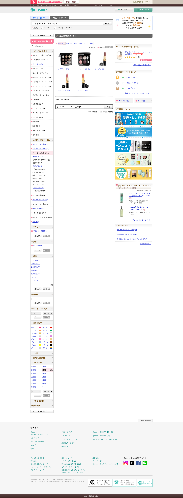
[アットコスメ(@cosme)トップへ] (38, 10)
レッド (47, 328)
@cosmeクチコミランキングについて (105, 464)
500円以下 (34, 260)
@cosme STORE (102, 436)
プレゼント (65, 436)
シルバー (36, 336)
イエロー (36, 345)
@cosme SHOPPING (103, 432)
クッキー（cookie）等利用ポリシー (42, 467)
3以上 (44, 373)
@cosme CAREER (105, 439)
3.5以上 (33, 377)
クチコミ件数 (88, 43)
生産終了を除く (39, 46)
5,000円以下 (35, 274)
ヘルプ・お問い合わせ (68, 461)
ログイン (148, 2)
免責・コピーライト (68, 458)
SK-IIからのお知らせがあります (137, 54)
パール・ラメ (38, 188)
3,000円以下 (35, 270)
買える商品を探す (42, 41)
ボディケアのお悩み (40, 200)
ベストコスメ (108, 5)
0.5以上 (33, 367)
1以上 (44, 367)
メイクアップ (37, 64)
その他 (35, 222)
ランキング (40, 5)
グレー (36, 348)
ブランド (48, 5)
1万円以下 (34, 277)
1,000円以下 (35, 264)
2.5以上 (33, 373)
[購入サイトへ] (146, 60)
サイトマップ (96, 461)
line (145, 463)
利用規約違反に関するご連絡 (71, 464)
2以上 (47, 370)
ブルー (36, 342)
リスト (101, 47)
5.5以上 (33, 383)
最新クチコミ (66, 446)
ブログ (56, 5)
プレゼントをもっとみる (141, 220)
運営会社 (95, 458)
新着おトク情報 (71, 2)
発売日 (76, 43)
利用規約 (33, 461)
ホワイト (47, 333)
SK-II (130, 54)
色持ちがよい (38, 157)
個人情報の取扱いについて (39, 464)
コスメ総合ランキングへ (142, 65)
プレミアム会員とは (37, 458)
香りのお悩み (38, 208)
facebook (138, 463)
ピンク (36, 339)
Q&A (61, 5)
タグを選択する (38, 246)
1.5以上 (33, 370)
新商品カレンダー (68, 443)
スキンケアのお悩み (40, 144)
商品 (36, 28)
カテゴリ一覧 (98, 5)
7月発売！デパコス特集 (127, 230)
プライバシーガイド (37, 470)
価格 (80, 43)
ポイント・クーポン (38, 441)
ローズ (36, 328)
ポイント (69, 43)
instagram (125, 463)
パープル (47, 336)
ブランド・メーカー (64, 28)
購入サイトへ (146, 60)
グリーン (47, 331)
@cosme (39, 433)
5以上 (44, 380)
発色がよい (37, 166)
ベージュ (47, 339)
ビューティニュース (69, 439)
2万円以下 (34, 281)
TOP (33, 5)
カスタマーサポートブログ (70, 467)
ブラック (47, 345)
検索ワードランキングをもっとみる (138, 93)
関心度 (60, 43)
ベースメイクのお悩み (40, 149)
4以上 (44, 377)
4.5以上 (33, 380)
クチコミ (47, 28)
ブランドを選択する (40, 231)
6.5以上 (33, 387)
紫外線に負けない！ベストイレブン (132, 239)
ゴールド (36, 333)
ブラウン (47, 342)
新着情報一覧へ (145, 244)
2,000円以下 (35, 267)
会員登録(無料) (138, 2)
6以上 (44, 383)
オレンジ (36, 331)
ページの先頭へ (146, 421)
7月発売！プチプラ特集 (127, 234)
